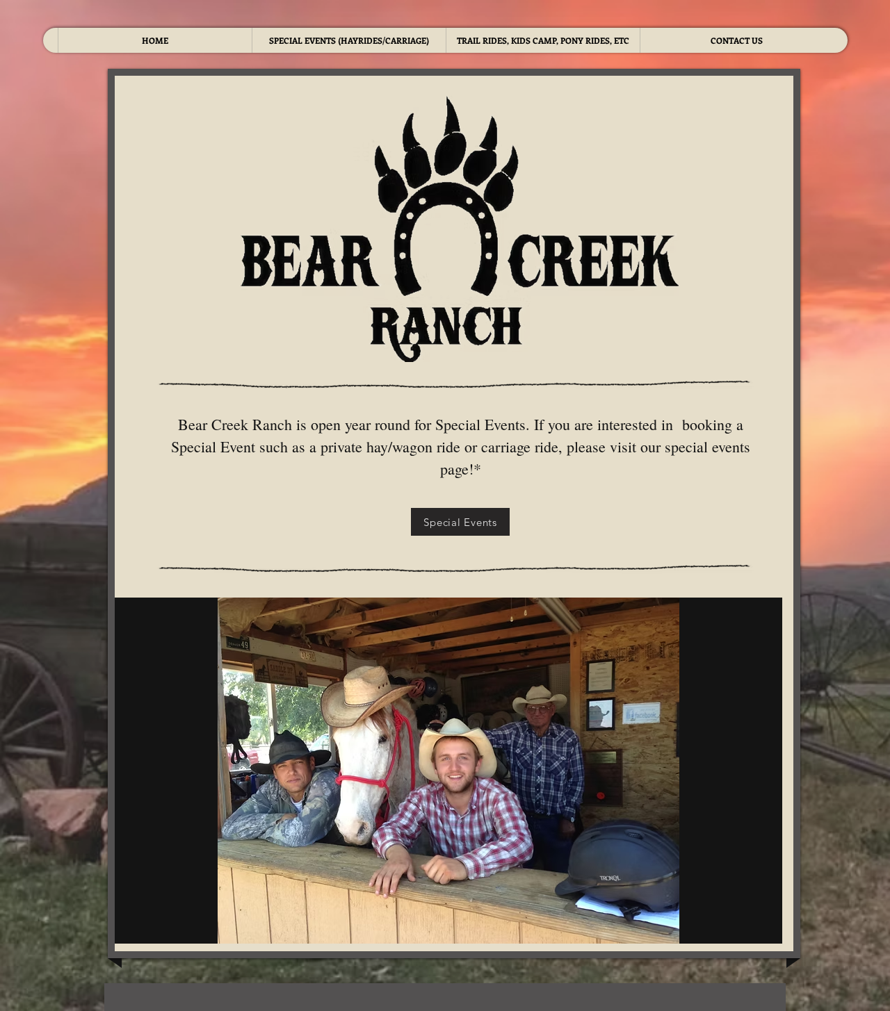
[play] (761, 923)
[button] (445, 771)
